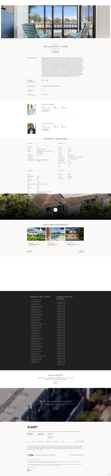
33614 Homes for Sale (61, 311)
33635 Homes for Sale (61, 303)
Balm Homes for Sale (35, 330)
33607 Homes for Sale (61, 350)
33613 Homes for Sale (61, 330)
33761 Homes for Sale (61, 316)
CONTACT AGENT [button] (45, 110)
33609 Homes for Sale (61, 321)
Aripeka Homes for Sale (35, 328)
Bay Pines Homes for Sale (36, 317)
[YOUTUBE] (83, 441)
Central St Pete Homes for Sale (37, 315)
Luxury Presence (52, 455)
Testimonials (56, 441)
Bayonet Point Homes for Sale (37, 319)
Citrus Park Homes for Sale (36, 299)
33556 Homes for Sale (61, 313)
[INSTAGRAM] (78, 441)
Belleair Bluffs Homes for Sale (36, 311)
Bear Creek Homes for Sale (36, 322)
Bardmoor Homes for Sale (36, 312)
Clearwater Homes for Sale (36, 304)
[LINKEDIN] (80, 441)
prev (4, 36)
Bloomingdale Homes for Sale (36, 327)
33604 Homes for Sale (61, 324)
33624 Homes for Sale (61, 309)
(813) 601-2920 (29, 433)
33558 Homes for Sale (61, 327)
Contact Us (62, 441)
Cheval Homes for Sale (35, 335)
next (7, 36)
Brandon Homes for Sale (36, 320)
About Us (33, 441)
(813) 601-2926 (40, 433)
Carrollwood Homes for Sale (36, 301)
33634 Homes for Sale (61, 308)
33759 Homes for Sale (61, 319)
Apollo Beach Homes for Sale (36, 325)
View (55, 382)
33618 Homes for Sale (61, 314)
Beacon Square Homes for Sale (37, 307)
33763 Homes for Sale (61, 322)
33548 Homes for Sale (61, 332)
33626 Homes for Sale (61, 301)
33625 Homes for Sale (61, 337)
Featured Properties (40, 441)
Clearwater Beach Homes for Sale (37, 306)
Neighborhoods (48, 441)
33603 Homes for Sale (61, 329)
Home (28, 441)
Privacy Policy (81, 455)
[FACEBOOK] (76, 441)
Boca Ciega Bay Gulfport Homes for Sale (38, 356)
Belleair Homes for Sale (35, 309)
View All (81, 251)
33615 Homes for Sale (61, 306)
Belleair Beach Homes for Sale (37, 314)
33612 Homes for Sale (61, 358)
